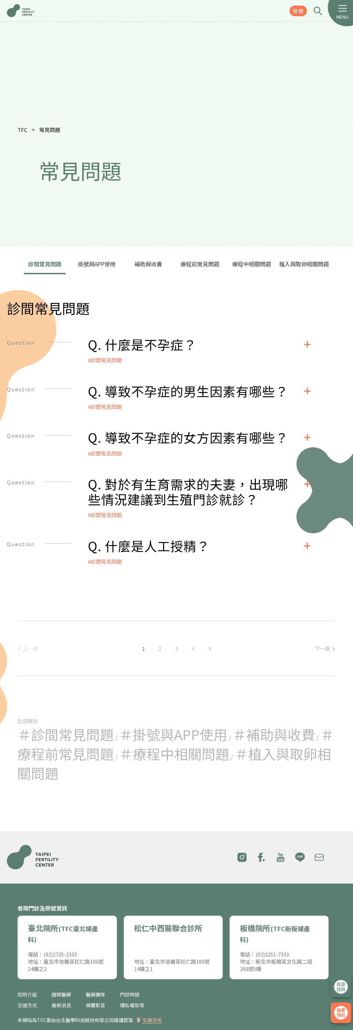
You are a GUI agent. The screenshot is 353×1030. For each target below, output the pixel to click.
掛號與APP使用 (96, 264)
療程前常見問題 (200, 264)
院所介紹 (27, 994)
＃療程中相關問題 (174, 754)
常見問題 (49, 129)
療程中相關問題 (251, 264)
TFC (22, 129)
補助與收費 (148, 264)
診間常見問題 (44, 264)
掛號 (298, 11)
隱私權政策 (132, 1005)
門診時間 (129, 994)
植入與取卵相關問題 (304, 264)
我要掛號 (341, 1012)
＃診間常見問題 (65, 734)
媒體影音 (95, 1005)
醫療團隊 (95, 994)
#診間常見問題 (105, 360)
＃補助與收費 (273, 734)
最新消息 (61, 1005)
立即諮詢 (341, 986)
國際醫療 (61, 994)
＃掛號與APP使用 (173, 734)
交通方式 (27, 1005)
